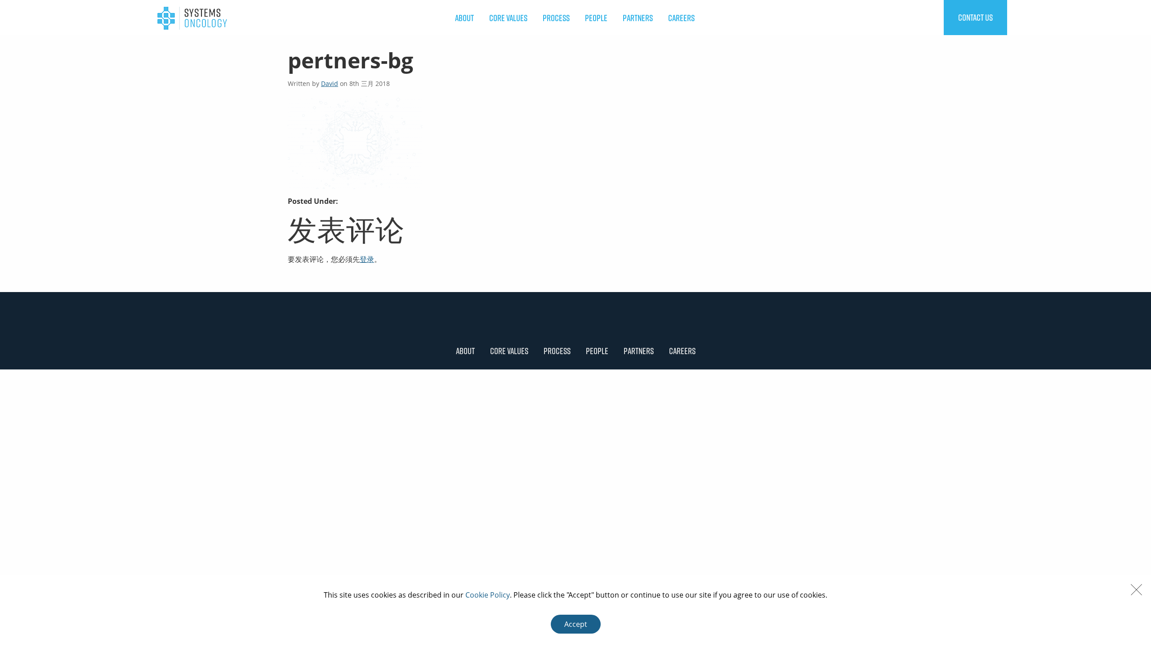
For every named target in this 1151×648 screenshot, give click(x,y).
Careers (681, 18)
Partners (638, 18)
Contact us (975, 17)
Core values (508, 18)
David (329, 83)
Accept (575, 624)
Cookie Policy (487, 595)
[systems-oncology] (192, 17)
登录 (367, 259)
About (464, 18)
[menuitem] (464, 18)
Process (556, 18)
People (596, 18)
